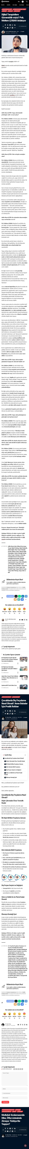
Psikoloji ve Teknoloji (20, 555)
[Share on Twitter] (8, 25)
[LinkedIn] (26, 620)
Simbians (4, 533)
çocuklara (12, 95)
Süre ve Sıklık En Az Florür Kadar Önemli (13, 773)
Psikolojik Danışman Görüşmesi (15, 556)
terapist (11, 61)
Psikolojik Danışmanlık (13, 558)
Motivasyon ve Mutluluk (8, 1109)
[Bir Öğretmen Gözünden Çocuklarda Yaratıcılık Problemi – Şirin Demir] (23, 668)
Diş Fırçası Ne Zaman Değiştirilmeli (16, 968)
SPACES (14, 1111)
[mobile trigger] (26, 1)
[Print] (12, 27)
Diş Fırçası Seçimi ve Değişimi (13, 770)
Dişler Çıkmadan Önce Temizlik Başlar (15, 761)
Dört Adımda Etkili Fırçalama (13, 767)
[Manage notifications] (25, 1145)
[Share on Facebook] (5, 25)
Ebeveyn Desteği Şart (11, 777)
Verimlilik (20, 1111)
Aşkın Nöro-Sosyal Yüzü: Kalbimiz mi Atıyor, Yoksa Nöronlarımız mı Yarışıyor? (10, 677)
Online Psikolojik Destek (20, 553)
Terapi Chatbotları (16, 565)
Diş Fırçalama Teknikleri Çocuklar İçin (17, 967)
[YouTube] (22, 620)
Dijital (3, 65)
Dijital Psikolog (15, 548)
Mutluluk (18, 1109)
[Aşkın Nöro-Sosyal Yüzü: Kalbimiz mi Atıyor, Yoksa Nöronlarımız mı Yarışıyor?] (23, 677)
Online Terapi (11, 555)
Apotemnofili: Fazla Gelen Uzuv (9, 685)
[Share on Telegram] (5, 27)
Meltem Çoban (15, 551)
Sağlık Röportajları (7, 9)
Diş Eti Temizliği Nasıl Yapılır (19, 963)
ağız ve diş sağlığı (6, 747)
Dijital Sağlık (11, 549)
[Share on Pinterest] (10, 25)
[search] (16, 1)
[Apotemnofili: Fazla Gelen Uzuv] (23, 687)
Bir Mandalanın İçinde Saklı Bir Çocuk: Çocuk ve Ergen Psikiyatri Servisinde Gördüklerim (10, 659)
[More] (15, 27)
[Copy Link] (10, 27)
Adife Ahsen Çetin (12, 546)
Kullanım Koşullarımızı (11, 587)
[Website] (20, 620)
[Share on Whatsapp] (12, 25)
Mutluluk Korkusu (6, 1111)
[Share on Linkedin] (15, 25)
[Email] (8, 27)
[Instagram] (24, 620)
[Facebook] (20, 1025)
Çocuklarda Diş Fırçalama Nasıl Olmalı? (14, 758)
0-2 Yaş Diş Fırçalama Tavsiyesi (16, 946)
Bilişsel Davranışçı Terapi (19, 9)
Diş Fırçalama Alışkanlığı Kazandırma (17, 965)
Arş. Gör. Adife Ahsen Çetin (10, 31)
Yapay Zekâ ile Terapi (21, 569)
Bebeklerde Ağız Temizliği (14, 949)
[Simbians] (6, 1)
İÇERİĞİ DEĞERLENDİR (7, 1069)
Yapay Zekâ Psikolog (13, 570)
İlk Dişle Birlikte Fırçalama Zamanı (14, 764)
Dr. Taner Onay (8, 717)
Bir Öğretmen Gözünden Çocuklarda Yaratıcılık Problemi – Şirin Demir (10, 668)
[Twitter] (22, 1025)
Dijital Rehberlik (23, 548)
